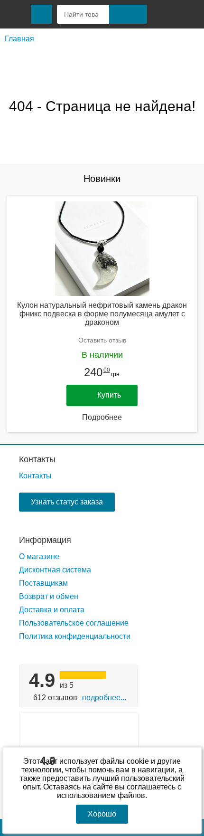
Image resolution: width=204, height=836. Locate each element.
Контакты (37, 459)
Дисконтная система (55, 570)
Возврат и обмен (48, 596)
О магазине (39, 556)
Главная (19, 39)
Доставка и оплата (51, 610)
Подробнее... (104, 698)
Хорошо (102, 814)
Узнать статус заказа (67, 502)
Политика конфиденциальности (74, 636)
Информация (45, 540)
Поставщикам (43, 583)
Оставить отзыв (102, 340)
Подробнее (102, 417)
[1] (164, 14)
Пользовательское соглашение (74, 623)
